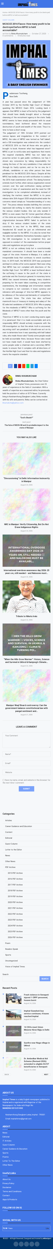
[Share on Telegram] (32, 366)
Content (8, 832)
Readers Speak (11, 949)
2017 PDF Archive (15, 885)
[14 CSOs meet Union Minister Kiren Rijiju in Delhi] (13, 1031)
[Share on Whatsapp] (27, 366)
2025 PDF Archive (15, 931)
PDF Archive (10, 867)
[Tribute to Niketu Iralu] (26, 597)
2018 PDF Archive (15, 890)
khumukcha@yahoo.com (13, 403)
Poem (7, 943)
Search (5, 974)
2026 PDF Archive (15, 937)
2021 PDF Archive (15, 908)
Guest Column (11, 844)
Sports (8, 955)
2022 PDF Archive (15, 914)
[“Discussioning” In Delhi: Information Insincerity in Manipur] (26, 459)
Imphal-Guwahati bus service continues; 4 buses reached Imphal (36, 1014)
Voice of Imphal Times (15, 966)
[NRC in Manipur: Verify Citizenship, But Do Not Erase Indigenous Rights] (26, 505)
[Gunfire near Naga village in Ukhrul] (13, 1047)
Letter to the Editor (13, 850)
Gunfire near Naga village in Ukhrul (37, 1044)
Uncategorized (11, 961)
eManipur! (47, 1238)
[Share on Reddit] (23, 366)
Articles (8, 820)
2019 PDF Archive (15, 896)
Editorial (8, 838)
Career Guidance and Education (18, 826)
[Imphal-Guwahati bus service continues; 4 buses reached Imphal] (13, 1015)
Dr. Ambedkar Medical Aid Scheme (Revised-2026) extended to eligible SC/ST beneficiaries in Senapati (36, 1062)
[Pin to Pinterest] (19, 366)
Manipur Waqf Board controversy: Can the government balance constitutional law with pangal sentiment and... (26, 708)
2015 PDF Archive (15, 873)
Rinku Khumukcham (19, 34)
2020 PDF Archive (15, 902)
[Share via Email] (36, 366)
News (7, 855)
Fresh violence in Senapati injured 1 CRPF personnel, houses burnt (36, 997)
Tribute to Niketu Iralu (26, 616)
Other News (10, 861)
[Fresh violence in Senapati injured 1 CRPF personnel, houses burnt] (13, 998)
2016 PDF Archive (15, 879)
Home (5, 12)
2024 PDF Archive (15, 926)
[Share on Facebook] (15, 366)
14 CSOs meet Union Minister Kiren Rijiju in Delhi (36, 1028)
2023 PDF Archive (15, 920)
